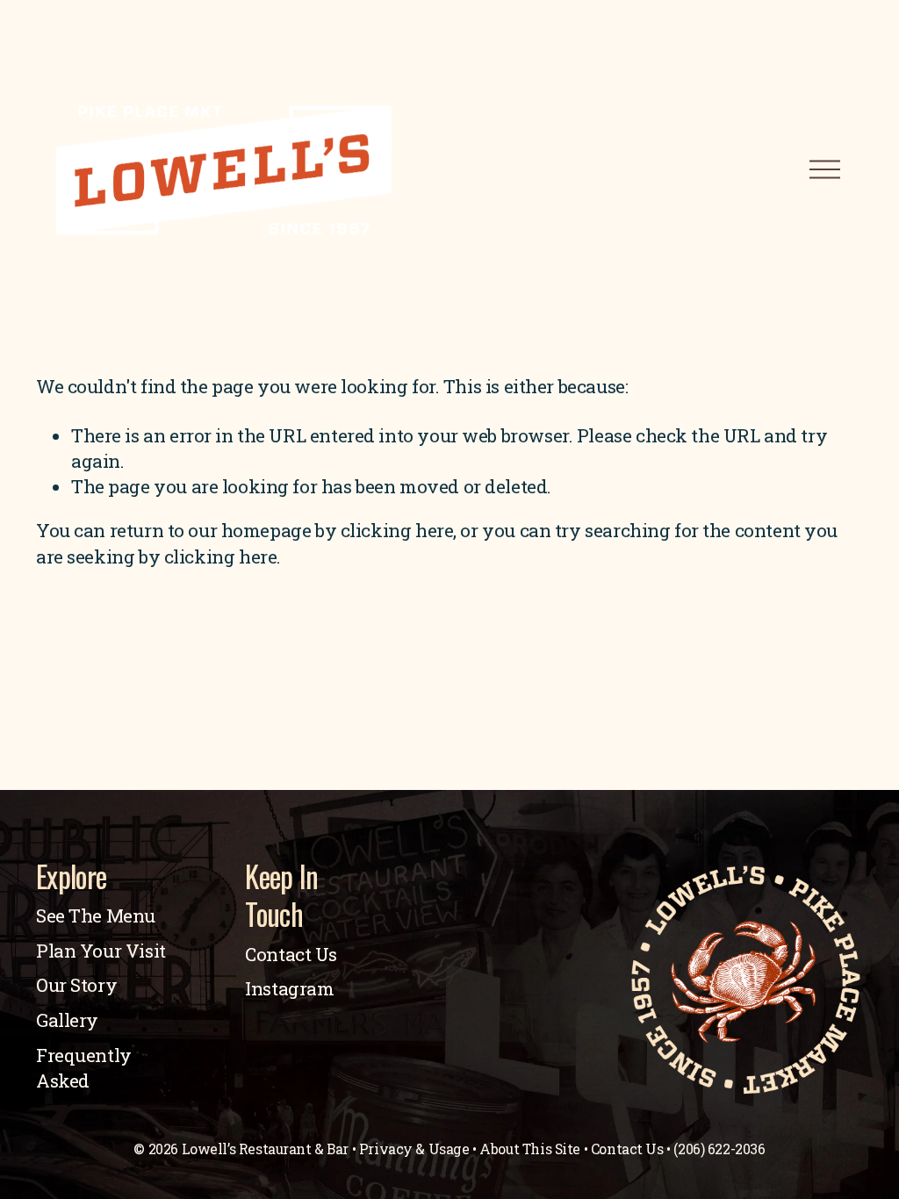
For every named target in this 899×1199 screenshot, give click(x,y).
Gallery (67, 1020)
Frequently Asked (84, 1068)
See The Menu (95, 915)
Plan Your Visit (101, 950)
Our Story (76, 985)
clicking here (397, 530)
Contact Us (291, 954)
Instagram (289, 988)
